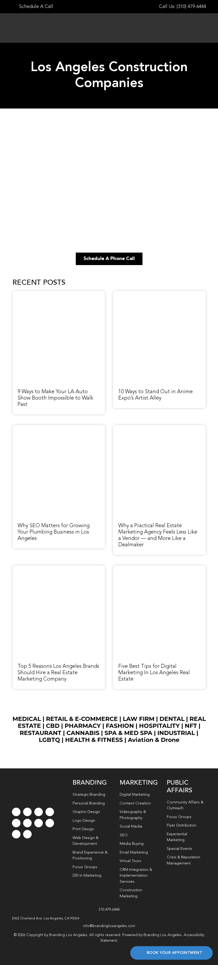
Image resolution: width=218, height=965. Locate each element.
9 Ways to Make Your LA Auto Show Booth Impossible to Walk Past (55, 398)
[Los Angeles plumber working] (58, 428)
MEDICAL (26, 718)
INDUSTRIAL (176, 733)
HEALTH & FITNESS (94, 739)
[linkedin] (27, 823)
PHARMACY (83, 725)
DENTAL (172, 718)
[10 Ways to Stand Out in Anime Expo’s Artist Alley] (159, 294)
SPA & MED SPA (128, 733)
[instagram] (38, 812)
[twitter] (27, 812)
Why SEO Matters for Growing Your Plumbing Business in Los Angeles (54, 532)
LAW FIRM (138, 718)
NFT (191, 725)
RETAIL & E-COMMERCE (82, 718)
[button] (109, 918)
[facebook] (16, 812)
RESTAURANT (40, 733)
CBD (53, 725)
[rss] (38, 823)
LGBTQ (49, 739)
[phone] (27, 834)
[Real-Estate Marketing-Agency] (159, 428)
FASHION (120, 725)
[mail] (16, 834)
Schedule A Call (35, 6)
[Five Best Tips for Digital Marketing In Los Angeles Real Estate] (159, 568)
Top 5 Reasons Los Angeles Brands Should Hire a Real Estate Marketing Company (58, 673)
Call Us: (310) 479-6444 (182, 6)
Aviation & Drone (153, 739)
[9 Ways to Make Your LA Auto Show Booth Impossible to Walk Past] (58, 294)
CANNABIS (82, 733)
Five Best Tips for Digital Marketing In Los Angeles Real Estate (154, 673)
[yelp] (49, 823)
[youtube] (16, 823)
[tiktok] (49, 812)
